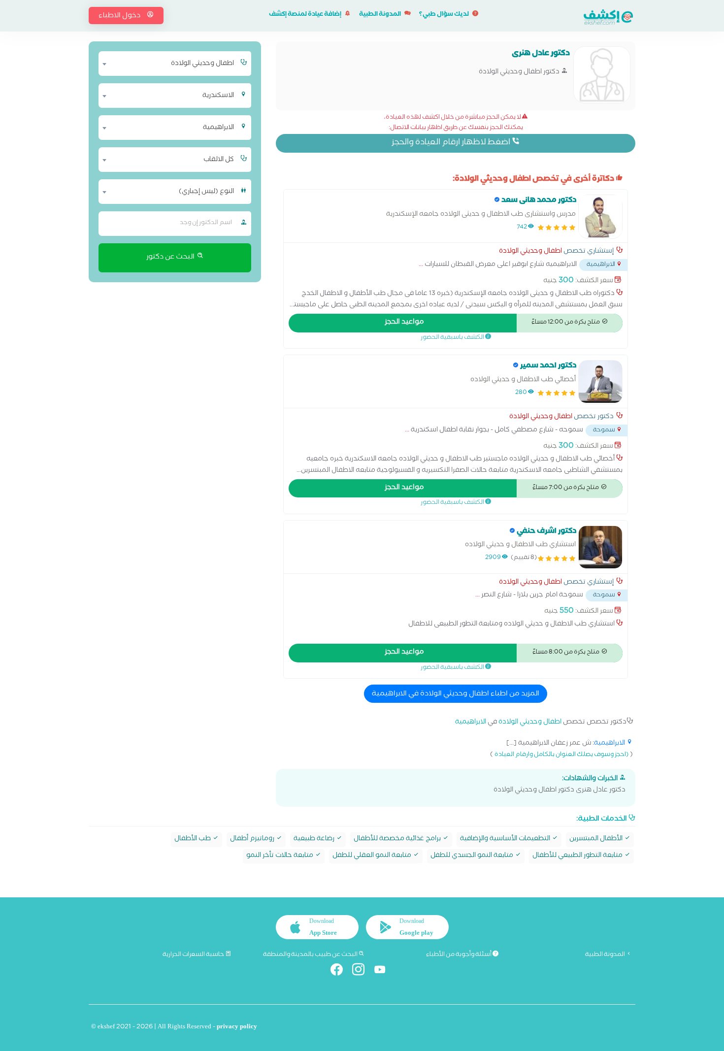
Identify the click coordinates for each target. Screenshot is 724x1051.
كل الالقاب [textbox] (218, 160)
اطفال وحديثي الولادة (530, 252)
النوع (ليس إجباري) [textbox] (206, 192)
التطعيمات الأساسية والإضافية (506, 839)
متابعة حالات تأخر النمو (280, 856)
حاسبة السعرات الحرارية (194, 955)
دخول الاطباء (120, 16)
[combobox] (169, 63)
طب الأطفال (193, 839)
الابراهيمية (470, 722)
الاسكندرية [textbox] (218, 96)
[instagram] (362, 971)
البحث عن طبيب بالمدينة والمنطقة (311, 955)
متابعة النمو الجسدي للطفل (472, 856)
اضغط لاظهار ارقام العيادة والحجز (452, 143)
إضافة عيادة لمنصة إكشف (305, 15)
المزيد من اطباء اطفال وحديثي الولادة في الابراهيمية (455, 694)
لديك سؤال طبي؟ (444, 15)
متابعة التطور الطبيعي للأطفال (578, 856)
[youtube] (384, 971)
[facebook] (340, 971)
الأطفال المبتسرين (596, 839)
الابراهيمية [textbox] (218, 128)
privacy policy (237, 1027)
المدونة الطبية (380, 15)
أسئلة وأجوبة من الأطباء (459, 955)
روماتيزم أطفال (253, 839)
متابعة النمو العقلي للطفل (372, 856)
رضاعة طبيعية (315, 839)
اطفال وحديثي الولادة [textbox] (202, 64)
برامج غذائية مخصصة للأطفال (398, 839)
